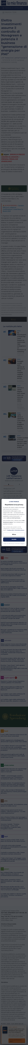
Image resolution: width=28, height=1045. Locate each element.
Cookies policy (10, 530)
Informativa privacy (19, 530)
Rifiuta (14, 534)
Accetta (14, 539)
